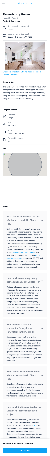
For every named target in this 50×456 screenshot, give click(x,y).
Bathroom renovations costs (24, 252)
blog (35, 425)
